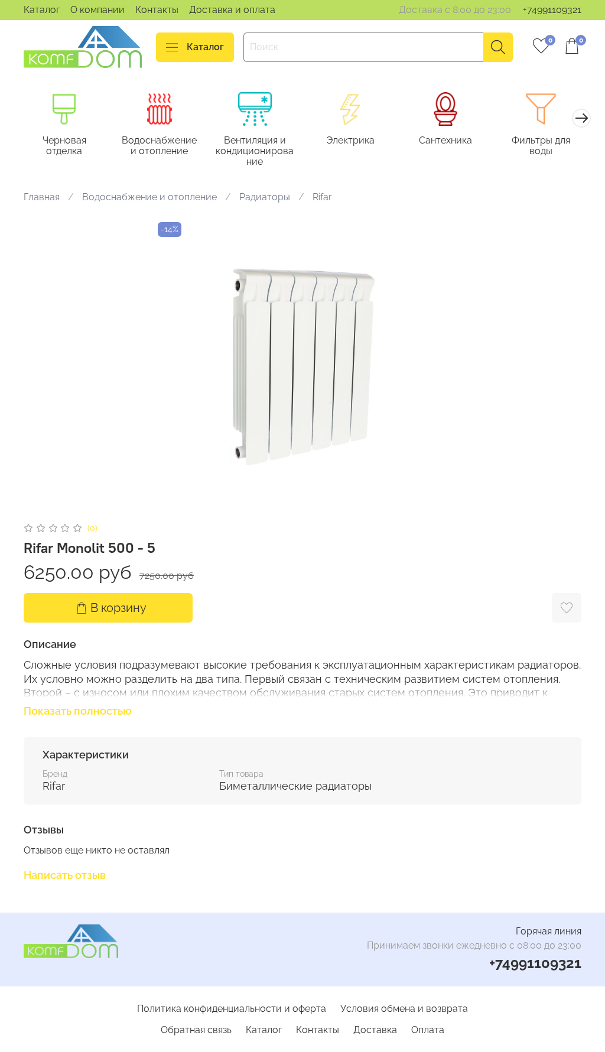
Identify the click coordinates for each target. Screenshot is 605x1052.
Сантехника (445, 140)
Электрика (350, 140)
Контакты (156, 9)
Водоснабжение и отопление (159, 146)
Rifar (322, 197)
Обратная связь (196, 1029)
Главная (42, 197)
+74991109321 (552, 9)
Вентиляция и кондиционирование (255, 151)
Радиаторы (264, 197)
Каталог (42, 9)
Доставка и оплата (232, 9)
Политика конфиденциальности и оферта (231, 1008)
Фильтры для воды (541, 146)
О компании (97, 9)
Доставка (375, 1029)
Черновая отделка (64, 146)
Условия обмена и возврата (404, 1008)
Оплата (427, 1029)
